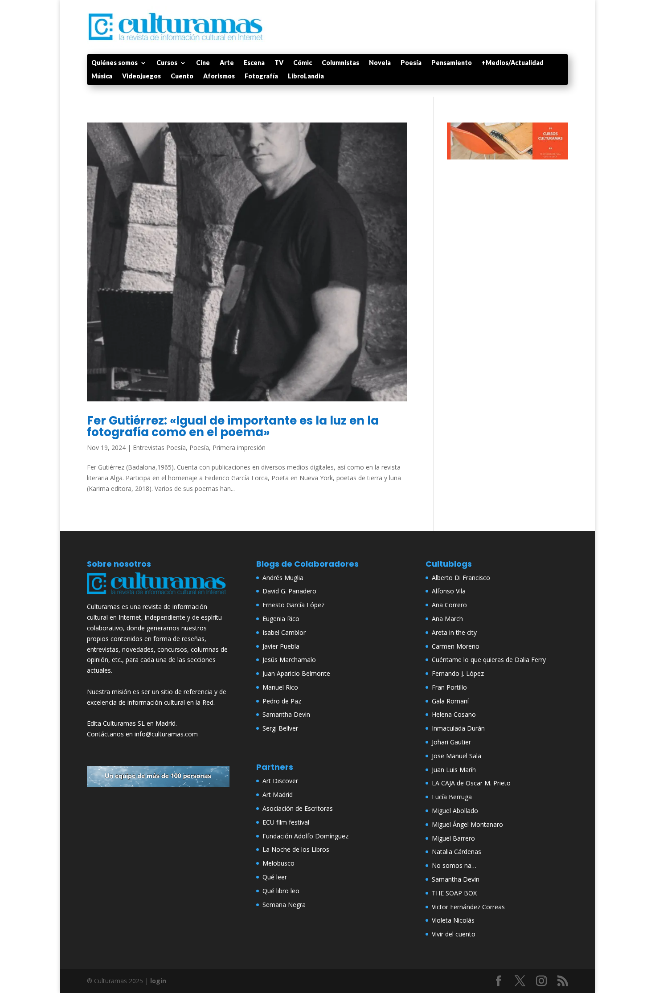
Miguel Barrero (453, 838)
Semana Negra (284, 904)
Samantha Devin (286, 714)
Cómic (302, 63)
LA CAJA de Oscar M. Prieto (471, 783)
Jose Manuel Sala (456, 756)
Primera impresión (239, 447)
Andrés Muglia (282, 577)
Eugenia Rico (280, 618)
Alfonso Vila (449, 591)
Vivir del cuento (453, 934)
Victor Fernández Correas (468, 907)
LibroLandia (306, 76)
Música (101, 76)
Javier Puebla (280, 646)
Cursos (166, 63)
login (158, 981)
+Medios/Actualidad (513, 63)
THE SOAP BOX (454, 893)
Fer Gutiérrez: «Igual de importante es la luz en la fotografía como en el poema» (233, 426)
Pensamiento (451, 63)
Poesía (411, 63)
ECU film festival (285, 822)
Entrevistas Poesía (159, 447)
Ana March (447, 618)
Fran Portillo (449, 687)
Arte (227, 63)
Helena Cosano (454, 714)
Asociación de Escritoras (297, 808)
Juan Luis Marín (454, 769)
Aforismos (219, 76)
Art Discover (280, 780)
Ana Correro (449, 605)
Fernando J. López (458, 673)
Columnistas (340, 63)
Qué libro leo (280, 891)
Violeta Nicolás (453, 920)
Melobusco (278, 863)
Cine (203, 63)
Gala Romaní (450, 701)
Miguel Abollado (455, 810)
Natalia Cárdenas (456, 851)
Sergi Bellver (280, 728)
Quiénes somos (114, 63)
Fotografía (261, 76)
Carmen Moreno (455, 646)
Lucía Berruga (452, 797)
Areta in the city (454, 632)
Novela (380, 63)
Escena (254, 63)
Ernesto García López (293, 605)
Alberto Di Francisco (461, 577)
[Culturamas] (158, 596)
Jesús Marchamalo (289, 659)
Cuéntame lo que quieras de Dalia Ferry (489, 659)
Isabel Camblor (284, 632)
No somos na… (454, 865)
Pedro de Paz (281, 701)
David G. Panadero (289, 591)
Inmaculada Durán (458, 728)
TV (278, 63)
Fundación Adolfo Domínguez (305, 836)
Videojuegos (141, 76)
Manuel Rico (280, 687)
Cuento (182, 76)
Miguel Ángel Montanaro (467, 824)
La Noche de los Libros (295, 849)
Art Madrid (277, 794)
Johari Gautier (451, 742)
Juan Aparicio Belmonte (296, 673)
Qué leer (274, 877)
